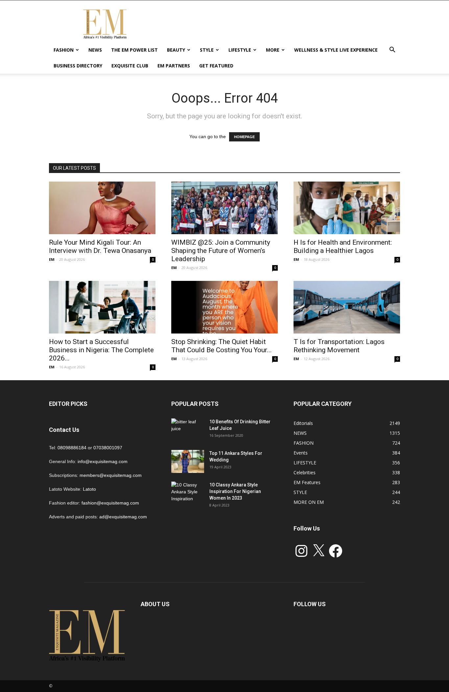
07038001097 (107, 447)
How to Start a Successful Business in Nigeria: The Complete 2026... (101, 350)
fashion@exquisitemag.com (110, 503)
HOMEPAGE (244, 137)
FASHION (64, 50)
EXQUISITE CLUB (129, 65)
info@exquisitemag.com (103, 461)
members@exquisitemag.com (111, 475)
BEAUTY (176, 50)
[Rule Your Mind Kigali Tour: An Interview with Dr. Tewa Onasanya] (102, 208)
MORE (272, 50)
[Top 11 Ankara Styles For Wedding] (187, 461)
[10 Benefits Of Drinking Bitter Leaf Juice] (187, 429)
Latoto (89, 489)
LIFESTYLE (239, 50)
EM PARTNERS (173, 65)
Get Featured (216, 65)
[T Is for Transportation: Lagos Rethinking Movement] (347, 307)
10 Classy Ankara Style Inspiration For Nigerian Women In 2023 (235, 491)
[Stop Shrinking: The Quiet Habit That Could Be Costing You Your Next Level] (224, 307)
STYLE (207, 50)
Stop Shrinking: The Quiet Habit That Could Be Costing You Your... (221, 346)
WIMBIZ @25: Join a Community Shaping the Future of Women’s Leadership (220, 250)
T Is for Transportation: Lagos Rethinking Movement (339, 346)
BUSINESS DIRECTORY (78, 65)
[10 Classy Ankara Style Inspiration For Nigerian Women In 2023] (187, 493)
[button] (392, 50)
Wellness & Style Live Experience (336, 50)
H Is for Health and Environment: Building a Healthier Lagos (343, 246)
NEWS (95, 50)
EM (52, 259)
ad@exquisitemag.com (123, 516)
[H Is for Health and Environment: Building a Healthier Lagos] (347, 208)
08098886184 (72, 447)
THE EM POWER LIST (134, 50)
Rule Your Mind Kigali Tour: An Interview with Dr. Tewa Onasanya (100, 246)
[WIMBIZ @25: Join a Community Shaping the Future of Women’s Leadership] (224, 208)
